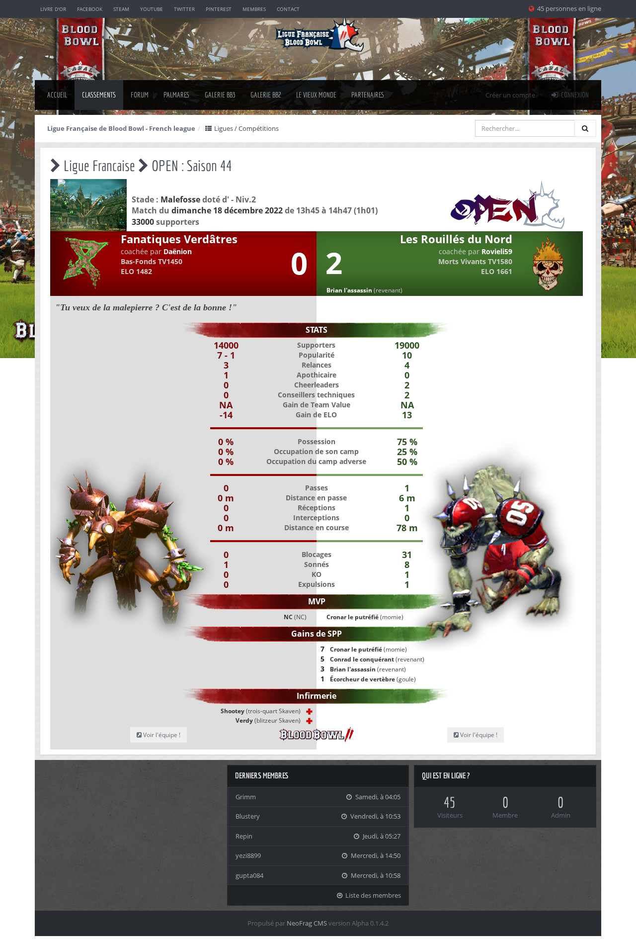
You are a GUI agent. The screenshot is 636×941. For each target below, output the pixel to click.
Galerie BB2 (265, 95)
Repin (244, 836)
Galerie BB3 (220, 95)
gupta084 (249, 875)
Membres (254, 8)
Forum (140, 95)
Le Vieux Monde (316, 95)
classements (99, 95)
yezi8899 (248, 855)
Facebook (89, 8)
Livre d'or (53, 8)
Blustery (248, 816)
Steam (121, 8)
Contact (288, 8)
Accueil (57, 95)
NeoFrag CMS (307, 923)
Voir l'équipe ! (161, 735)
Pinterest (219, 8)
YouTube (151, 8)
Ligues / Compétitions (246, 128)
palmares (176, 95)
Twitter (184, 8)
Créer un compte (510, 95)
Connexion (574, 95)
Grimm (246, 796)
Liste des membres (372, 895)
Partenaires (368, 95)
